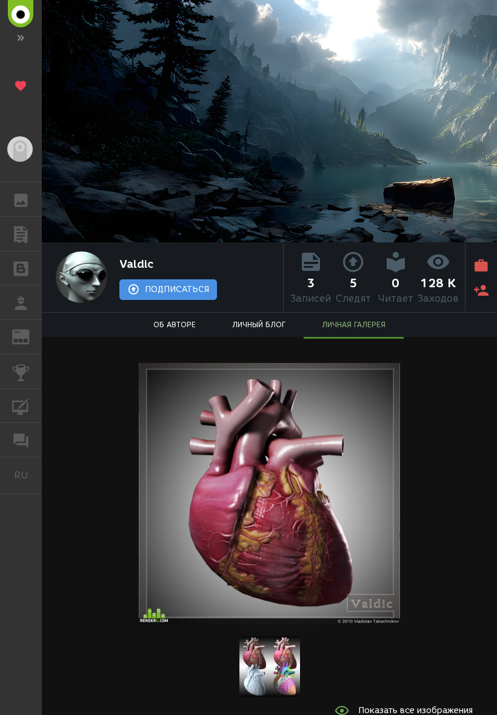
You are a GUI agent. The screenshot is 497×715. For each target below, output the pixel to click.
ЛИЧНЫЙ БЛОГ (258, 324)
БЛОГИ (21, 268)
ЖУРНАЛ (28, 336)
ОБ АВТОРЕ (174, 324)
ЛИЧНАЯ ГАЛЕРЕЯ (353, 324)
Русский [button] (28, 475)
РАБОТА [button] (21, 302)
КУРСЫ (21, 406)
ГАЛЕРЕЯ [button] (21, 199)
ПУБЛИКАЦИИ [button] (21, 234)
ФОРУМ (21, 440)
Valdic (136, 264)
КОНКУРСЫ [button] (21, 371)
